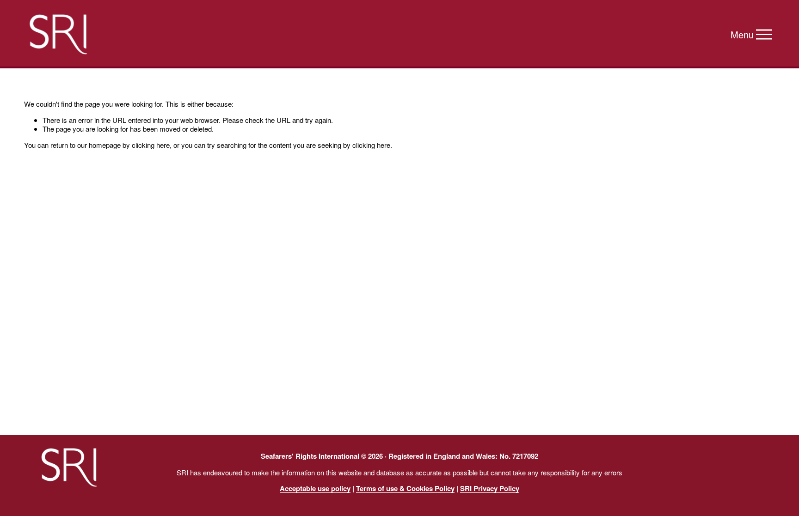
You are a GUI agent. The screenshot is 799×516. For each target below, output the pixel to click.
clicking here (151, 145)
